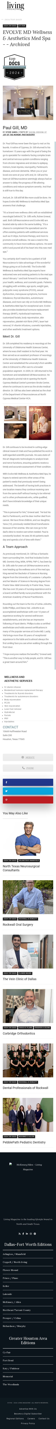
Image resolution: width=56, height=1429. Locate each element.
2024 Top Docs (13, 19)
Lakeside (7, 1294)
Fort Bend (8, 1360)
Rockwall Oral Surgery (18, 924)
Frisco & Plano (25, 1028)
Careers (31, 1419)
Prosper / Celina (12, 1318)
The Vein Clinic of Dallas (19, 979)
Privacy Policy (28, 1423)
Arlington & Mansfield (29, 860)
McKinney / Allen (12, 1302)
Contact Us (44, 1419)
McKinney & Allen (26, 1136)
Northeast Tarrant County (16, 1310)
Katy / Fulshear (11, 1368)
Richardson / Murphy (14, 1326)
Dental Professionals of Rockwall (25, 1088)
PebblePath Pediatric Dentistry (24, 1142)
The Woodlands (11, 1384)
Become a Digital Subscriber (28, 1414)
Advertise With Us (28, 1409)
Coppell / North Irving (15, 1262)
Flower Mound (25, 973)
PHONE (30, 768)
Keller (6, 1286)
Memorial (8, 1376)
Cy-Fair (22, 26)
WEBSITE (30, 757)
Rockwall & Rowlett (28, 919)
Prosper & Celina (42, 1028)
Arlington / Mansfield (14, 1254)
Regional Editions (15, 1419)
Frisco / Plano (10, 1278)
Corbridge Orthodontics (19, 1033)
